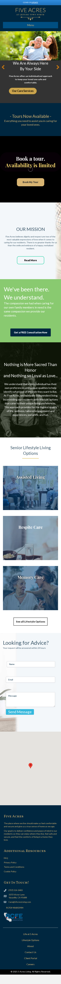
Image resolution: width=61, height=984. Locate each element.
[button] (3, 67)
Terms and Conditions (14, 867)
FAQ (6, 858)
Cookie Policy (10, 871)
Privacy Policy (10, 862)
